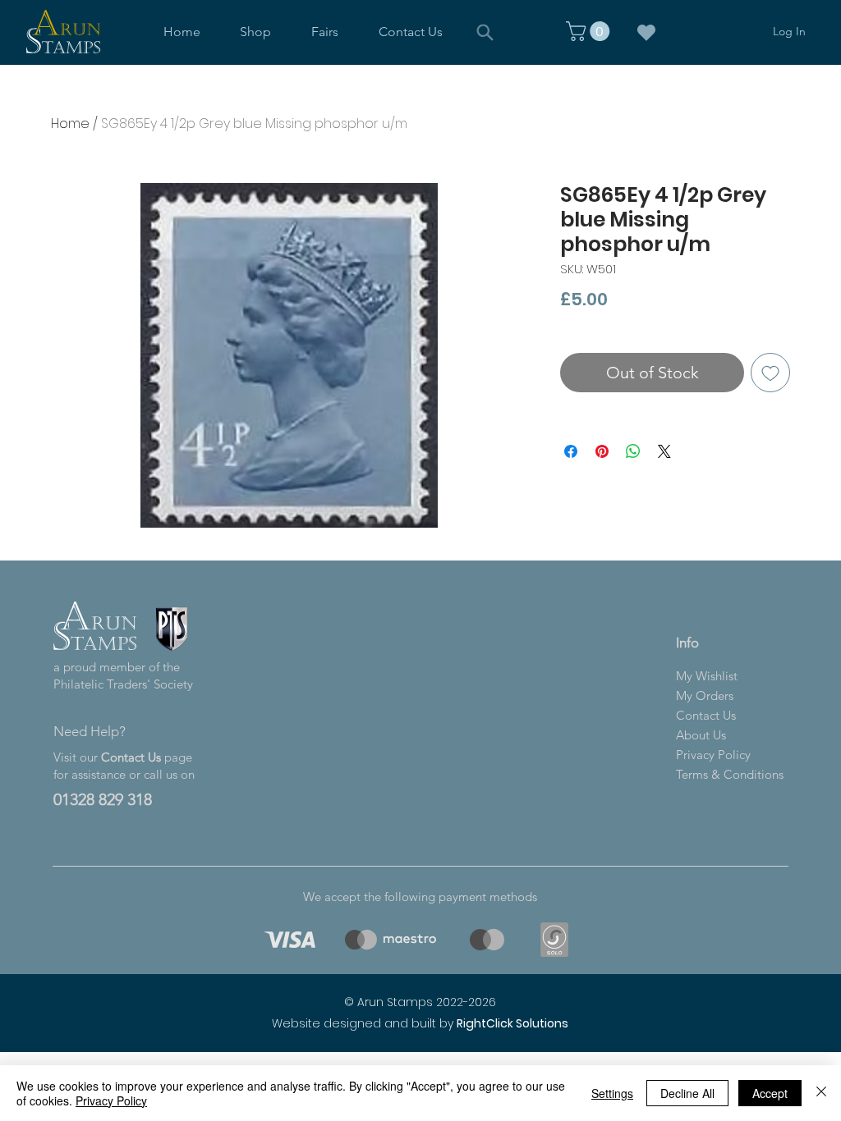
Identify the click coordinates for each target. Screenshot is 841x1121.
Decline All (687, 1093)
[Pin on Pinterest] (602, 451)
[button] (255, 32)
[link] (590, 31)
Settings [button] (612, 1093)
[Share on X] (664, 451)
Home (70, 123)
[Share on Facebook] (571, 451)
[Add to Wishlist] (770, 372)
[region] (287, 939)
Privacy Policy (111, 1100)
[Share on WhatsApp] (633, 451)
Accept (770, 1093)
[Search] (484, 32)
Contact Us (131, 757)
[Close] (821, 1093)
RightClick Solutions (512, 1023)
